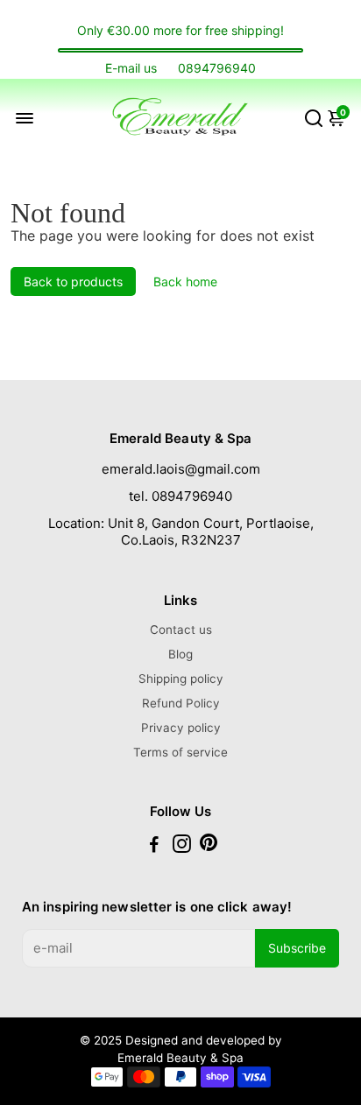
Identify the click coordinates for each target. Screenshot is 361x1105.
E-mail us (131, 67)
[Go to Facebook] (154, 846)
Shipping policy (180, 679)
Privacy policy (181, 728)
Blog (180, 654)
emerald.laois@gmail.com (181, 469)
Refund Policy (181, 703)
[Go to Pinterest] (208, 846)
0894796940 (217, 67)
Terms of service (180, 752)
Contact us (181, 630)
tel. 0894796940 (180, 496)
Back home (185, 281)
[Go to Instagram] (182, 846)
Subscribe (297, 947)
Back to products (73, 281)
